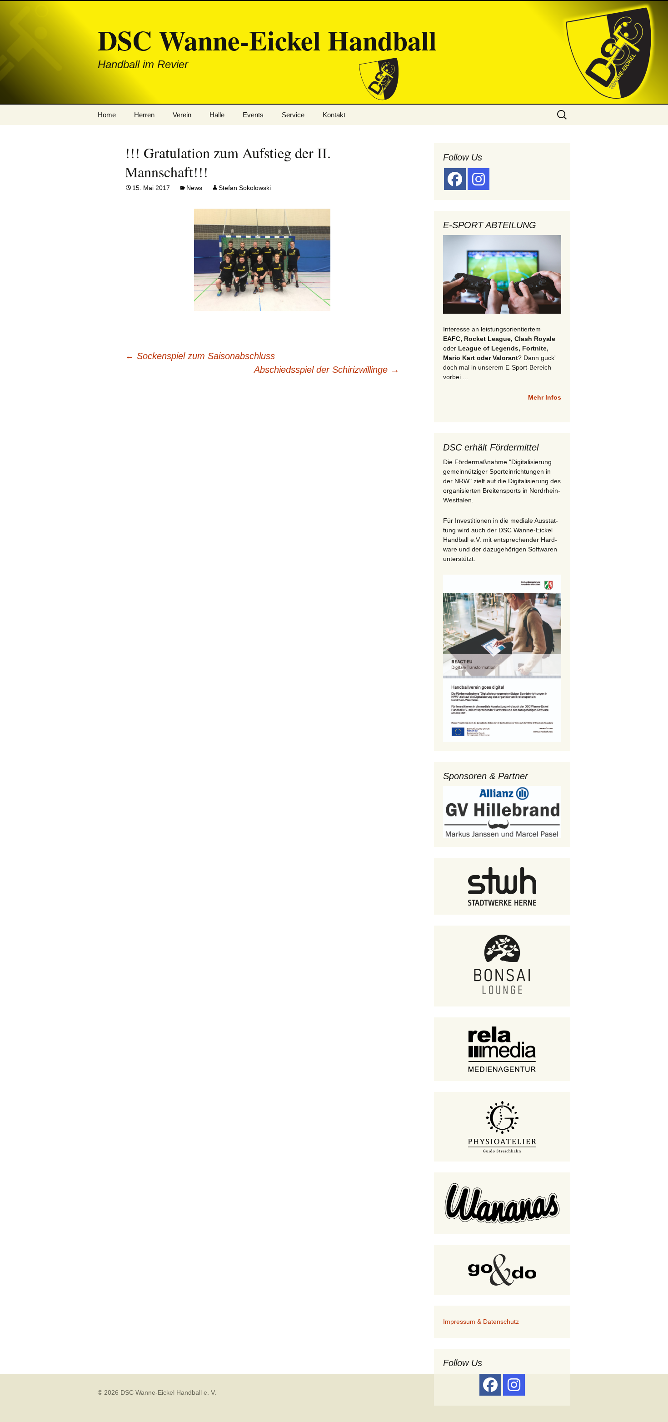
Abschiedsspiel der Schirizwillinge (326, 370)
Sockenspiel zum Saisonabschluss (200, 356)
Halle (216, 115)
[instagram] (478, 179)
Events (253, 115)
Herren (144, 115)
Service (293, 115)
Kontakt (334, 115)
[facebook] (455, 179)
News (194, 187)
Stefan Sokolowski (245, 187)
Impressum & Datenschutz (481, 1321)
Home (107, 115)
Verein (182, 115)
